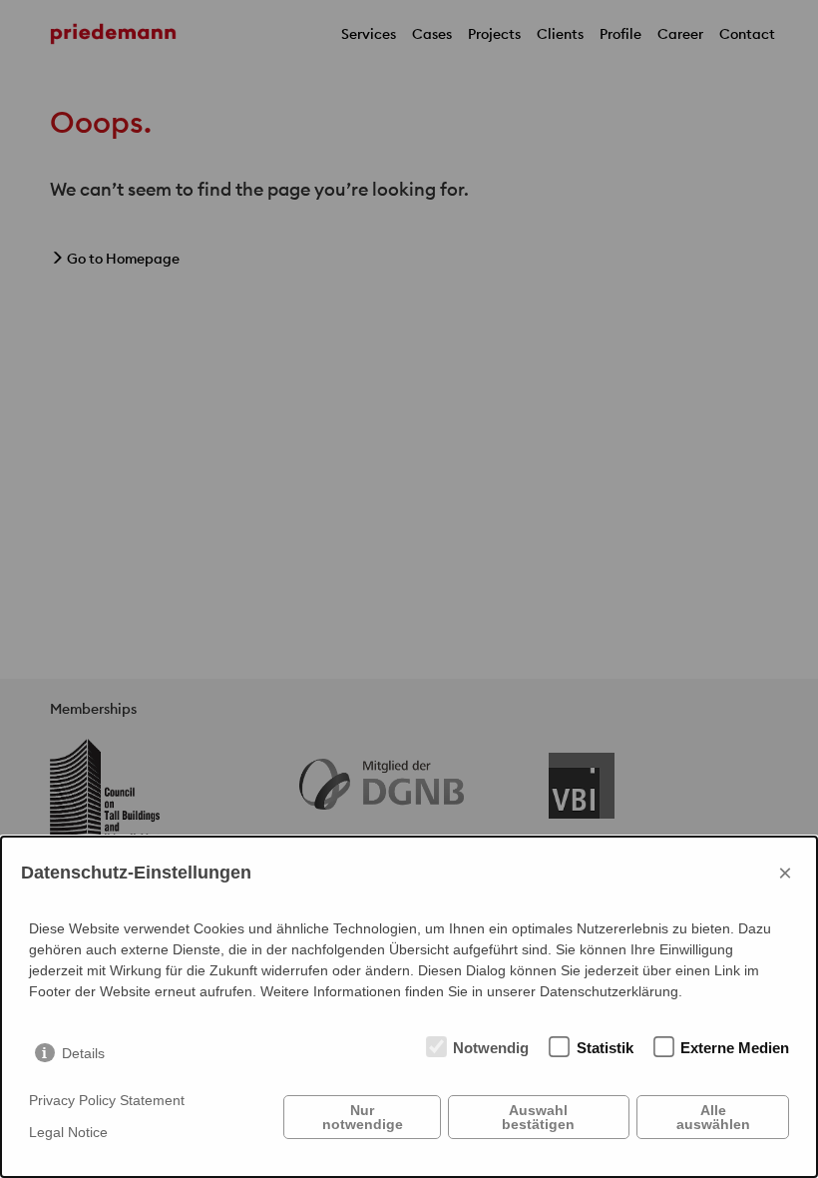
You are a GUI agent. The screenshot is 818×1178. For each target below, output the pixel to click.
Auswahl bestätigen (538, 1117)
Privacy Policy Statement (107, 1100)
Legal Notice (68, 1132)
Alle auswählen (713, 1117)
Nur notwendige (362, 1117)
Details (83, 1053)
